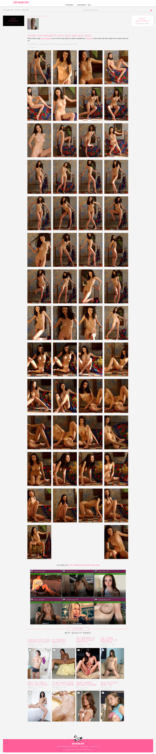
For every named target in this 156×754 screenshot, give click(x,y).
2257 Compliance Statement (68, 746)
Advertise (84, 746)
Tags (89, 5)
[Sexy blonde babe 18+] (112, 706)
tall (61, 44)
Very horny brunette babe (86, 684)
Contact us (94, 746)
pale (65, 44)
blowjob (89, 38)
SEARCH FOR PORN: (16, 10)
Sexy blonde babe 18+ (109, 684)
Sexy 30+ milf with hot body (38, 684)
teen (42, 38)
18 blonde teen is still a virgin (63, 684)
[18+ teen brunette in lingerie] (112, 663)
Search (151, 10)
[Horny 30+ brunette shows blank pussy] (88, 663)
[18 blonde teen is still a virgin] (63, 706)
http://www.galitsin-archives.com (84, 565)
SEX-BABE (21, 2)
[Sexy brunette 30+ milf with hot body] (39, 706)
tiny (56, 44)
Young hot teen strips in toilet (39, 641)
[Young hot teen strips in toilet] (39, 663)
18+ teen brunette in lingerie (109, 640)
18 (40, 44)
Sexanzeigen (81, 5)
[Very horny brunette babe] (88, 706)
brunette (47, 38)
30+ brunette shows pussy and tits (85, 640)
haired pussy (72, 44)
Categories (69, 5)
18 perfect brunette (59, 641)
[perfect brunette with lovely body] (63, 663)
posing (44, 44)
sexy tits (51, 44)
